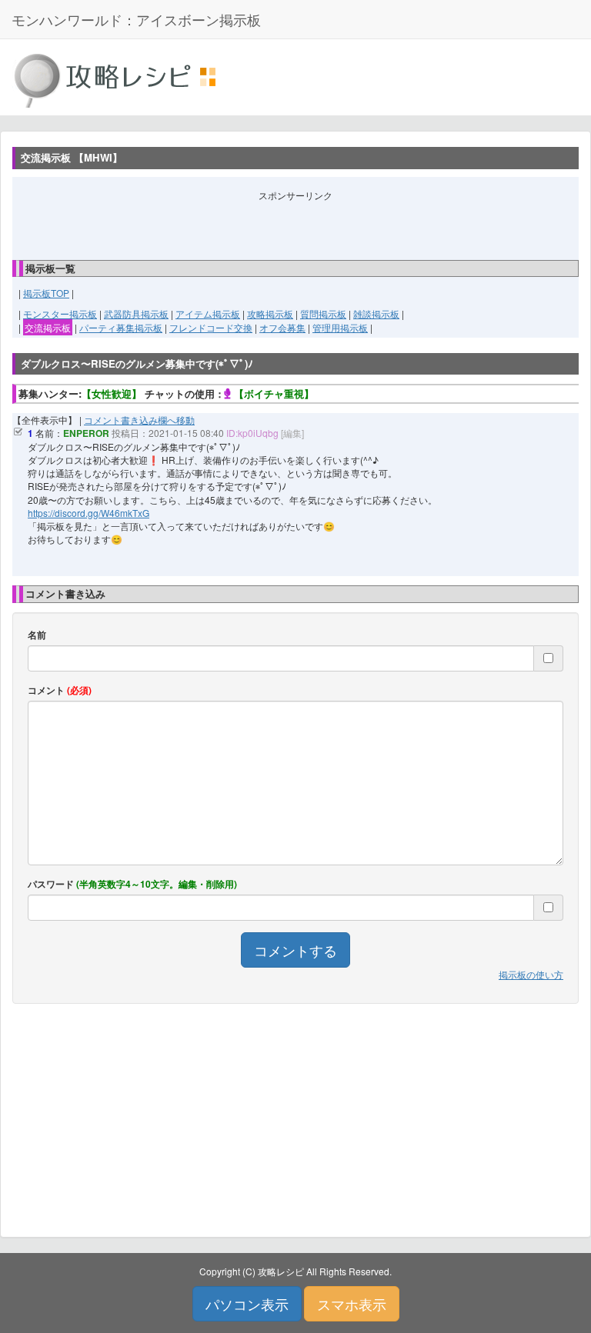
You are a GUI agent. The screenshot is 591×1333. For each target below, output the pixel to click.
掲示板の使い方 (531, 974)
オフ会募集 (282, 327)
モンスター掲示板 (60, 313)
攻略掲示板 (270, 313)
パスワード (132, 884)
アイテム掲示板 (207, 313)
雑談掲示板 (376, 313)
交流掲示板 (48, 327)
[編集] (292, 432)
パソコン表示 (247, 1304)
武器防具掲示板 (136, 313)
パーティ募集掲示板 (120, 327)
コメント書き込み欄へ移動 (139, 419)
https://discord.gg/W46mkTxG (88, 512)
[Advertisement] (295, 225)
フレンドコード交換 (210, 327)
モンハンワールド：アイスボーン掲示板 (136, 19)
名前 (37, 635)
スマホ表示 (351, 1304)
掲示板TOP (46, 292)
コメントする (295, 950)
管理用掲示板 (340, 327)
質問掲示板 (323, 313)
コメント (60, 690)
